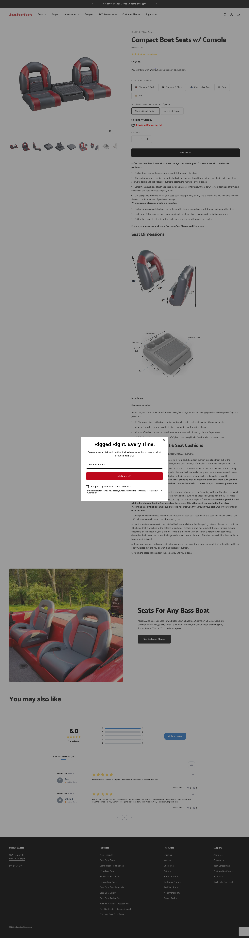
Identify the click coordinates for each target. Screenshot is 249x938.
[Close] (164, 440)
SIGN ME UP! (124, 476)
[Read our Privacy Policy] (161, 491)
